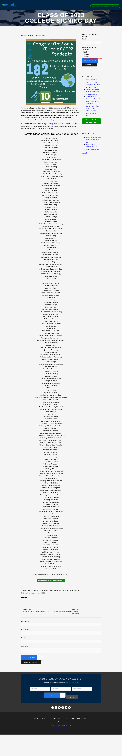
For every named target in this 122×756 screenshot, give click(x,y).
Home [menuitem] (72, 3)
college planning (93, 149)
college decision (30, 593)
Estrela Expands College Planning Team (36, 611)
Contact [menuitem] (116, 3)
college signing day (55, 590)
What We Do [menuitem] (81, 3)
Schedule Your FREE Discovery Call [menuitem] (105, 6)
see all (84, 153)
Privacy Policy (61, 728)
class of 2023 (41, 593)
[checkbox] (91, 53)
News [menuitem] (109, 3)
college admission (33, 590)
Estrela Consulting (27, 35)
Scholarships (44, 590)
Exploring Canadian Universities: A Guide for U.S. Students (92, 92)
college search (92, 144)
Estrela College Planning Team (47, 124)
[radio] (91, 50)
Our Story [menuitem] (100, 3)
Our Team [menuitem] (90, 3)
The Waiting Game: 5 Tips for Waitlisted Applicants (66, 613)
